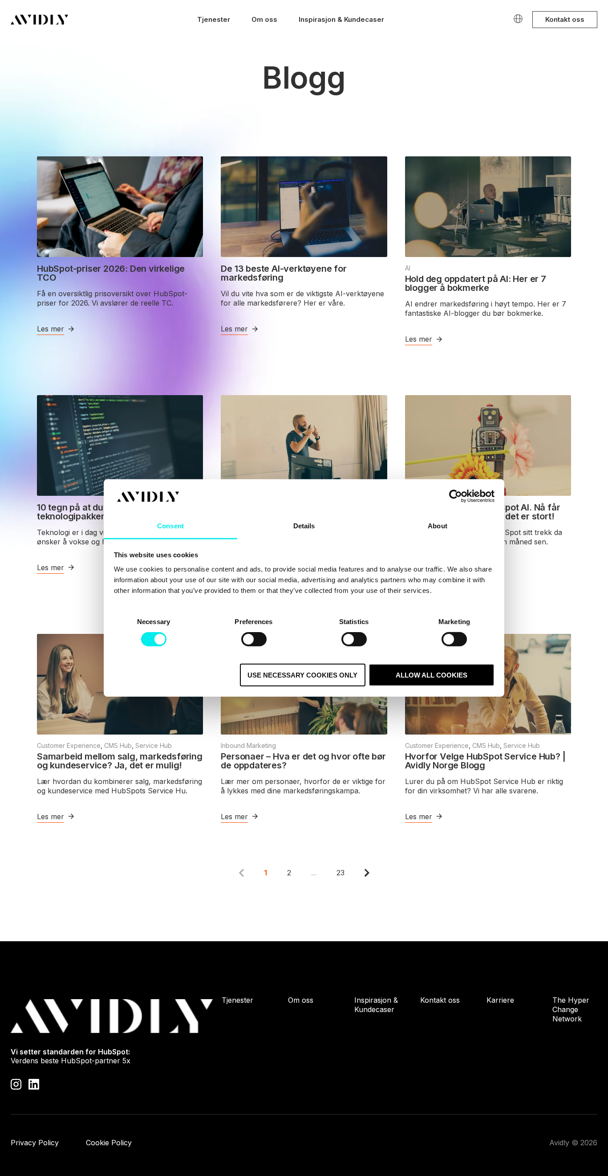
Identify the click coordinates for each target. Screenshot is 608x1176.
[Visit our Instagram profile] (16, 1083)
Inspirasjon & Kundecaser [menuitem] (376, 1005)
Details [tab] (304, 526)
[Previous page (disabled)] (241, 873)
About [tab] (437, 526)
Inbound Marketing (248, 745)
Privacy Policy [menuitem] (35, 1142)
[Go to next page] (367, 873)
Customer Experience (69, 745)
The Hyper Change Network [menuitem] (570, 1009)
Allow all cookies (431, 674)
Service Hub (153, 745)
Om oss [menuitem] (300, 1000)
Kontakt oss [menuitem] (440, 1000)
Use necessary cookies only (302, 674)
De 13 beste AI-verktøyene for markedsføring (283, 273)
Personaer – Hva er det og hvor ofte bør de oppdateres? (303, 761)
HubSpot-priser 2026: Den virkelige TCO (111, 273)
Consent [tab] (170, 526)
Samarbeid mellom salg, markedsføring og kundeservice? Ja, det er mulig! (120, 761)
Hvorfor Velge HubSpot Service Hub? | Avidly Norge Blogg (485, 761)
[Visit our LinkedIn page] (33, 1083)
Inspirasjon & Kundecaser (341, 19)
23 (340, 873)
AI (407, 268)
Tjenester (213, 19)
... (313, 873)
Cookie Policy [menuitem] (109, 1142)
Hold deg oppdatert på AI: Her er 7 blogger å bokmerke (475, 283)
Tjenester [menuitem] (237, 1000)
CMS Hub (118, 745)
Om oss (264, 19)
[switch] (254, 639)
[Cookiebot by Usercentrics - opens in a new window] (456, 496)
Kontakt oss (564, 19)
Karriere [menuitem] (500, 1000)
